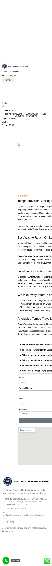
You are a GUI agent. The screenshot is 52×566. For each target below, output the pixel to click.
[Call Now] (6, 560)
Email (21, 399)
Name (21, 378)
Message (23, 409)
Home (4, 140)
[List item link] (27, 508)
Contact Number (26, 388)
